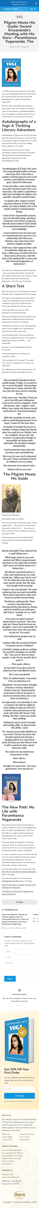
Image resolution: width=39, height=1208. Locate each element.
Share (21, 902)
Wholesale (6, 1134)
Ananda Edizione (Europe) (11, 1158)
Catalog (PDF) (7, 1139)
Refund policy (7, 1164)
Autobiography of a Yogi (10, 881)
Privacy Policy (15, 943)
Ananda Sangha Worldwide (12, 1150)
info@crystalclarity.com (10, 1177)
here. (13, 874)
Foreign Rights (7, 1137)
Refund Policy (25, 1139)
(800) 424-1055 (7, 1174)
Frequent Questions (27, 1134)
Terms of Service (29, 943)
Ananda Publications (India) (12, 1156)
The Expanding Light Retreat (12, 1153)
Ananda (19, 17)
